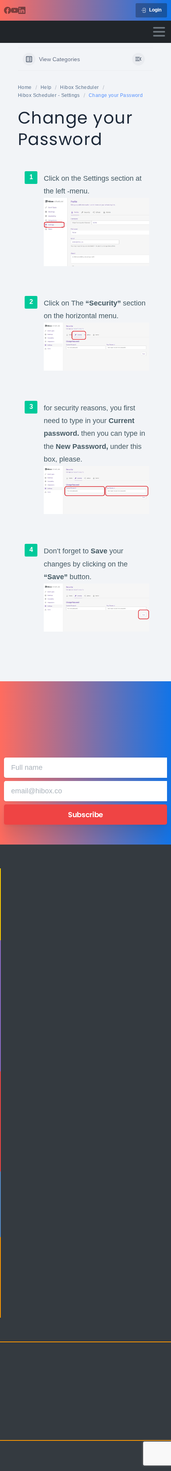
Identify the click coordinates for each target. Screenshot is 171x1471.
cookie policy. (47, 1463)
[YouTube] (14, 10)
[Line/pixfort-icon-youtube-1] (60, 1428)
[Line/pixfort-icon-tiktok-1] (76, 1428)
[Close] (154, 1457)
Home (25, 87)
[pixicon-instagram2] (12, 1428)
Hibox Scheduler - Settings (49, 95)
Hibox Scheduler (79, 87)
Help (46, 87)
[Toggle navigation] (159, 32)
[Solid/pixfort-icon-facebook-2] (28, 1428)
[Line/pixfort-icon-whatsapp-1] (91, 1428)
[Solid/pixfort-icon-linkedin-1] (44, 1428)
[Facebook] (7, 10)
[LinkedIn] (21, 10)
